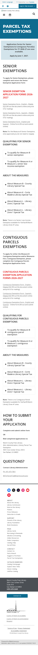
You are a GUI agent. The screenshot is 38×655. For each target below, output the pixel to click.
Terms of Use (12, 628)
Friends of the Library (14, 520)
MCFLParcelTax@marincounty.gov (15, 476)
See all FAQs (11, 545)
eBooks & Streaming (14, 536)
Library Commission (13, 505)
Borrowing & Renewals (15, 533)
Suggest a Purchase (14, 556)
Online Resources (13, 538)
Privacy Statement (24, 628)
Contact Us (11, 551)
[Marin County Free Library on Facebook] (9, 490)
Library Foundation (13, 523)
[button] (2, 6)
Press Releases (12, 512)
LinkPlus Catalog (12, 571)
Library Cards (11, 531)
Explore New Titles (13, 567)
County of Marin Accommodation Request (17, 620)
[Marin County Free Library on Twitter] (13, 490)
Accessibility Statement (19, 631)
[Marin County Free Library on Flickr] (18, 490)
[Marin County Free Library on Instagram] (23, 490)
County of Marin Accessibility (16, 616)
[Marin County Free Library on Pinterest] (9, 495)
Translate (31, 2)
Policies (9, 510)
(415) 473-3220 (12, 589)
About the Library (13, 503)
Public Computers (13, 540)
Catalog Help (11, 543)
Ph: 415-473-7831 (9, 472)
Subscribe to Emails (13, 514)
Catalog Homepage (13, 564)
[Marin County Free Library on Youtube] (27, 490)
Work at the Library (13, 507)
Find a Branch (11, 553)
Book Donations (12, 525)
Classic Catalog (12, 569)
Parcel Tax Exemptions (15, 558)
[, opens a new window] (16, 612)
